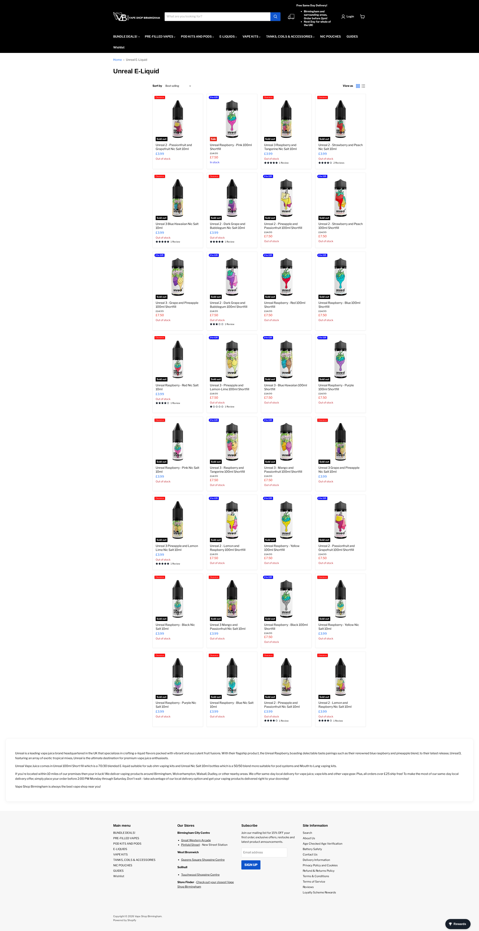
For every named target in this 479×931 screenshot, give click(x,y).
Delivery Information (316, 860)
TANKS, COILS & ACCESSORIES (289, 36)
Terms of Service (314, 881)
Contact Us (310, 854)
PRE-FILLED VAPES (159, 36)
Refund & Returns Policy (319, 870)
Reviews (308, 887)
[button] (348, 16)
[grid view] (358, 86)
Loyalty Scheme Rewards (319, 892)
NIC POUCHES (330, 36)
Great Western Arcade (196, 840)
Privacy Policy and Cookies (320, 865)
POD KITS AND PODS (196, 36)
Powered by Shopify (124, 920)
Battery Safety (312, 849)
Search (307, 833)
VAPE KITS (250, 36)
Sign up (250, 865)
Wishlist (119, 47)
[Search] (275, 16)
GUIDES (352, 36)
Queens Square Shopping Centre (203, 859)
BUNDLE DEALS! (125, 36)
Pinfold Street (190, 844)
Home (117, 60)
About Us (309, 838)
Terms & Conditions (316, 876)
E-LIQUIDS (227, 36)
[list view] (363, 86)
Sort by (157, 86)
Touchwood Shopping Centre (200, 874)
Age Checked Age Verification (322, 843)
